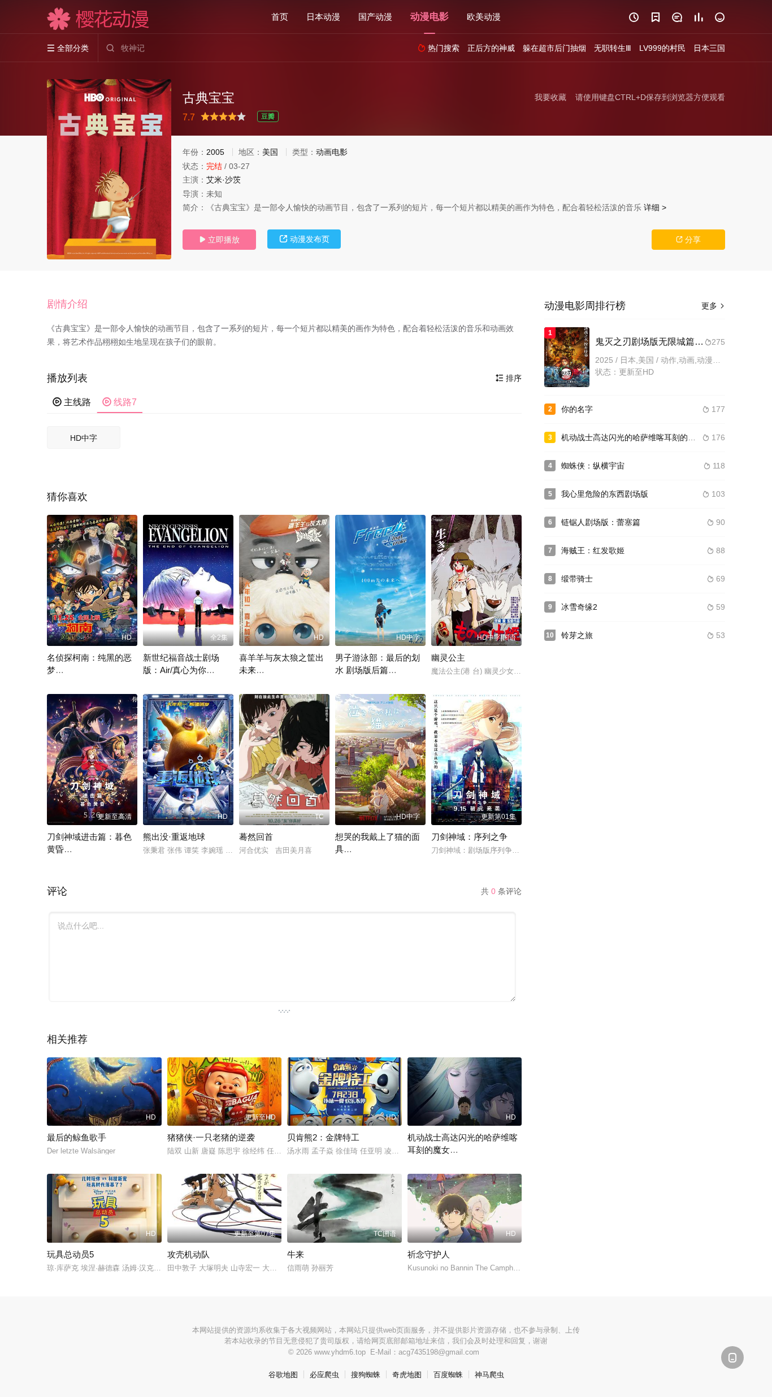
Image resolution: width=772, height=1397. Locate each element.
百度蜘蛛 (448, 1374)
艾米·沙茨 (223, 179)
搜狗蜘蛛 (365, 1374)
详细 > (655, 207)
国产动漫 (375, 16)
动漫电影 (429, 16)
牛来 (295, 1254)
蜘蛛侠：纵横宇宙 (592, 465)
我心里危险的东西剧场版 (604, 493)
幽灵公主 (448, 657)
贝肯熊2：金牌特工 (323, 1137)
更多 (713, 305)
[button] (73, 304)
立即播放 (219, 239)
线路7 (119, 402)
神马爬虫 (489, 1374)
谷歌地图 (283, 1374)
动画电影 (332, 152)
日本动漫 (323, 16)
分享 (688, 239)
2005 (215, 152)
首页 (279, 16)
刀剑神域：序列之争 (469, 836)
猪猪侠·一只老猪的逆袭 (211, 1137)
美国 (270, 152)
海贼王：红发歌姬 (592, 550)
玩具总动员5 (70, 1254)
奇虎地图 (407, 1374)
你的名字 (577, 409)
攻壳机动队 (188, 1254)
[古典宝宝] (109, 169)
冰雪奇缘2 (579, 606)
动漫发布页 (304, 239)
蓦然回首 (256, 836)
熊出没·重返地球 (174, 836)
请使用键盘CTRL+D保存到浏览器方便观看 (650, 97)
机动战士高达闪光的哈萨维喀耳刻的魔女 (632, 437)
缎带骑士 (577, 578)
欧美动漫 (484, 16)
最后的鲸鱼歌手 (76, 1137)
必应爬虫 (324, 1374)
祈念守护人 (428, 1254)
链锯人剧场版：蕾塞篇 (600, 522)
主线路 (72, 402)
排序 (509, 378)
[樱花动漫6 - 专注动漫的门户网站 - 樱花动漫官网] (98, 19)
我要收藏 (550, 97)
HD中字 (83, 437)
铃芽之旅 (577, 635)
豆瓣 (268, 116)
